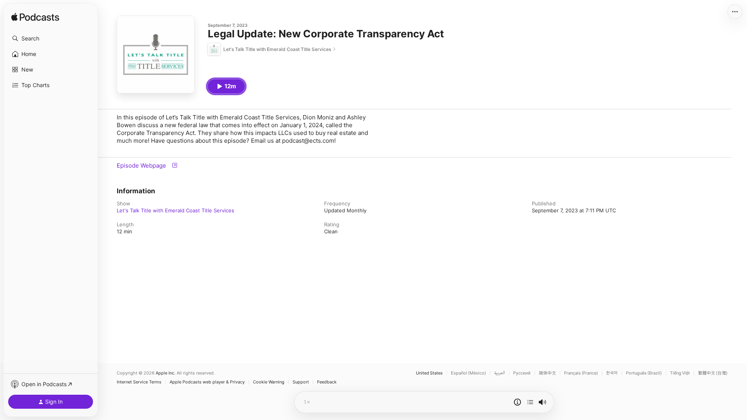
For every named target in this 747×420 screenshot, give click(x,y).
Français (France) (581, 373)
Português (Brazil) (644, 373)
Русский (522, 373)
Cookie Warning (268, 382)
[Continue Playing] (530, 402)
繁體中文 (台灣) (713, 373)
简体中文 (547, 373)
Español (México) (468, 373)
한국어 (612, 373)
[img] (35, 17)
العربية (499, 373)
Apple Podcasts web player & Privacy (207, 382)
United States (429, 373)
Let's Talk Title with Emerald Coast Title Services (175, 210)
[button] (51, 38)
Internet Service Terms (139, 382)
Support (301, 382)
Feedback (327, 382)
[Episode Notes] (517, 402)
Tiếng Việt (680, 373)
